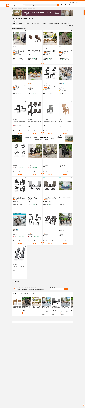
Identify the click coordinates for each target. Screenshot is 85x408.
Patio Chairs (25, 8)
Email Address (52, 287)
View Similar (65, 208)
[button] (69, 25)
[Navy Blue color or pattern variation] (60, 83)
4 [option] (66, 281)
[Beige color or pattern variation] (28, 83)
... (12, 8)
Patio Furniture (20, 8)
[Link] (19, 47)
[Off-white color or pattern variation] (63, 229)
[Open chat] (84, 12)
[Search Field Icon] (58, 5)
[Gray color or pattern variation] (61, 83)
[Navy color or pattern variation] (31, 83)
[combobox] (40, 5)
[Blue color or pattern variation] (63, 83)
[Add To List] (25, 31)
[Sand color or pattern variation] (59, 83)
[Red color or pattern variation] (30, 83)
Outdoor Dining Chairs (31, 8)
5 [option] (68, 281)
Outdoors (15, 8)
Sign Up (66, 289)
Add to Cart (20, 62)
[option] (72, 282)
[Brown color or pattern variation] (59, 229)
